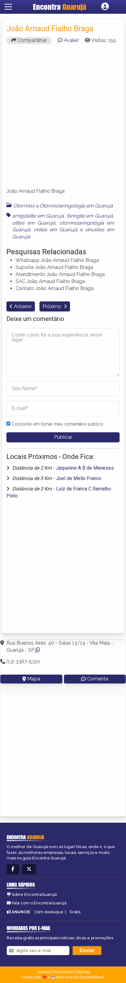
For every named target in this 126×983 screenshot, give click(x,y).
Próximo (52, 306)
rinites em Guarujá (55, 230)
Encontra (59, 6)
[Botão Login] (105, 6)
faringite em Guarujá (90, 216)
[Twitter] (29, 869)
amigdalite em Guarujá (38, 216)
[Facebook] (13, 869)
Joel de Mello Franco (78, 478)
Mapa (33, 679)
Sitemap (83, 972)
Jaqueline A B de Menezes (85, 468)
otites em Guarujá (33, 223)
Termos (43, 972)
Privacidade (62, 972)
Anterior (23, 306)
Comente (97, 679)
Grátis (74, 912)
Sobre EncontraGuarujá (34, 894)
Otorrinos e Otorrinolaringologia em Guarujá (63, 206)
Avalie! (71, 40)
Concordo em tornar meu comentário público (57, 424)
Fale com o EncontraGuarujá (39, 903)
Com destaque (48, 912)
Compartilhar (31, 40)
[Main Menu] (8, 7)
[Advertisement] (63, 119)
